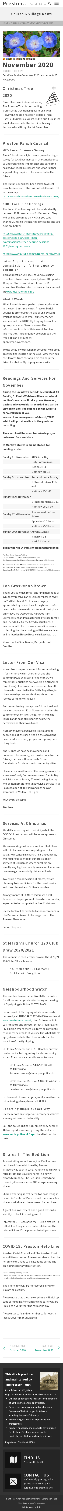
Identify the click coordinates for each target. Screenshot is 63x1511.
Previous (6, 44)
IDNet (39, 1507)
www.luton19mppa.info (20, 291)
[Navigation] (56, 3)
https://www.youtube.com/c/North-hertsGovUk (31, 253)
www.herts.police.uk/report (20, 1134)
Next (56, 44)
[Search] (50, 3)
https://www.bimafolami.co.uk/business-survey (31, 196)
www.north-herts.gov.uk (17, 1020)
